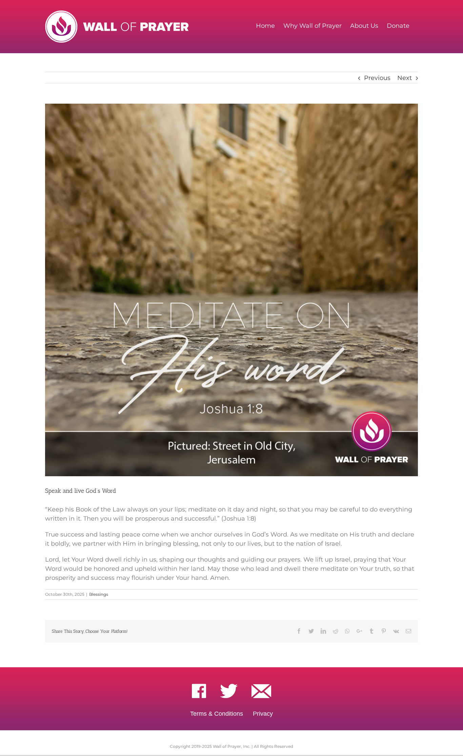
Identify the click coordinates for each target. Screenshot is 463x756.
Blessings (98, 594)
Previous (377, 78)
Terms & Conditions (216, 713)
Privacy (263, 713)
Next (404, 78)
